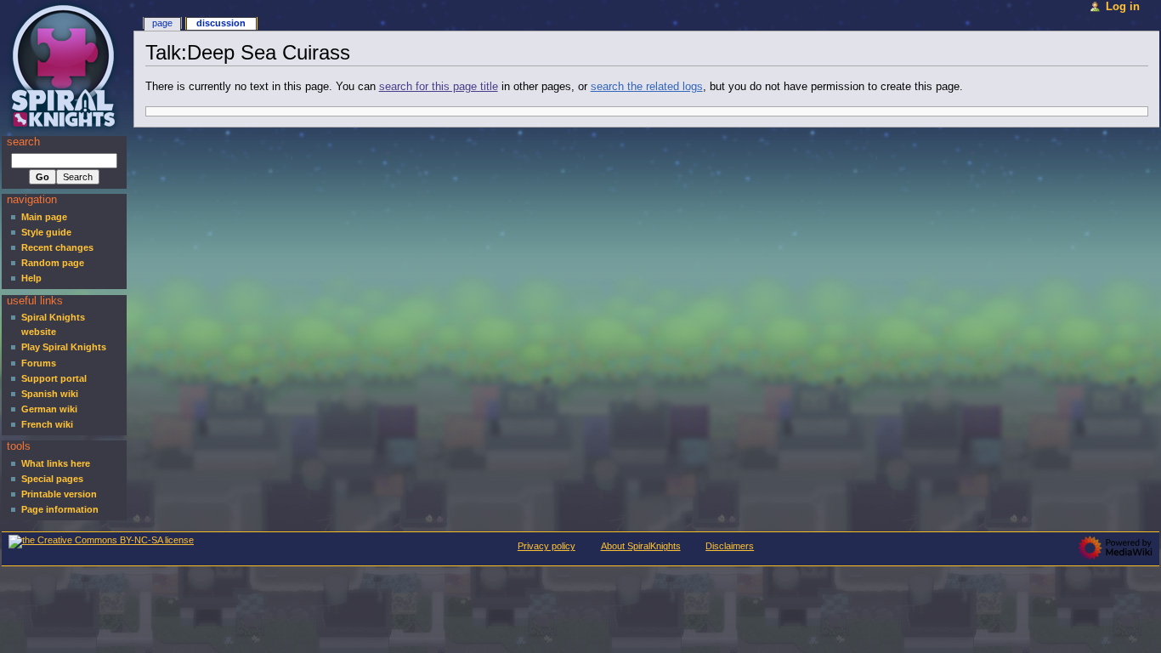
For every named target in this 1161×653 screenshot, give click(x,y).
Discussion (221, 23)
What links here (55, 463)
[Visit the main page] (66, 66)
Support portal (54, 378)
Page (162, 23)
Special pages (52, 479)
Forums (38, 363)
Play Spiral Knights (63, 347)
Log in (1123, 7)
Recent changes (57, 247)
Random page (52, 263)
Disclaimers (729, 546)
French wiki (47, 424)
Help (31, 278)
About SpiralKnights (641, 546)
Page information (60, 509)
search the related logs (647, 87)
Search (23, 142)
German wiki (49, 409)
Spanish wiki (49, 394)
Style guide (46, 232)
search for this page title (438, 87)
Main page (44, 217)
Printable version (59, 494)
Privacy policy (546, 546)
